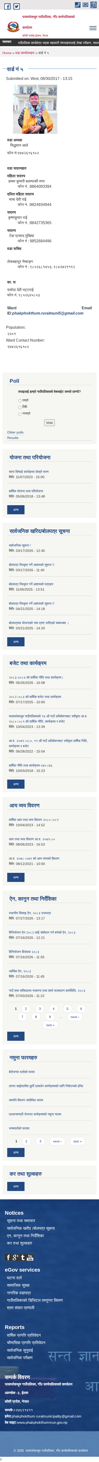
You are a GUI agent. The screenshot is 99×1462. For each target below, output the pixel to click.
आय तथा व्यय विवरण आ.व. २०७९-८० (32, 839)
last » (50, 1025)
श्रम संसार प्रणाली (20, 1308)
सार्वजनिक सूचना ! (20, 545)
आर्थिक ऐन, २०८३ (20, 971)
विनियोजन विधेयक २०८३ (24, 952)
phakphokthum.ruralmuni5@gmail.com (47, 313)
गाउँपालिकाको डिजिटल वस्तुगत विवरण (35, 1300)
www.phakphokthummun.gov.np (42, 1422)
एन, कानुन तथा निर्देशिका (25, 1236)
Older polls (15, 432)
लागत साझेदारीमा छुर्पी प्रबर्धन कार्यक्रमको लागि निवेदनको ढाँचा (46, 1086)
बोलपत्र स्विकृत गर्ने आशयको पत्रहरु (31, 584)
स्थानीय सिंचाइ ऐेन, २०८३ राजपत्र (30, 913)
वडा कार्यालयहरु (25, 53)
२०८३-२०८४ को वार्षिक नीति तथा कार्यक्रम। (36, 677)
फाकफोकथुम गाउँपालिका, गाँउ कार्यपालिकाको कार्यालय (38, 1384)
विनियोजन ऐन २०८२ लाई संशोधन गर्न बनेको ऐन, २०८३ (42, 932)
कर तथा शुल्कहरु (19, 1243)
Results (13, 438)
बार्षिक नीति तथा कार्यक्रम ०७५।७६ (30, 765)
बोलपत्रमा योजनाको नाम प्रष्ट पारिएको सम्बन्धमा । (39, 623)
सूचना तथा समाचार (21, 1220)
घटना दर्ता (14, 1278)
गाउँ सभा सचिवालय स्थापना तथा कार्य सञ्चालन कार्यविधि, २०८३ (47, 990)
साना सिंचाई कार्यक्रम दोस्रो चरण (29, 472)
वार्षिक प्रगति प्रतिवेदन (24, 1335)
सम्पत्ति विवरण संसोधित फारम (26, 1100)
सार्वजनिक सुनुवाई (20, 1350)
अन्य (16, 510)
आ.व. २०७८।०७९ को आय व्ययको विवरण (34, 858)
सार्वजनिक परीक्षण (19, 1358)
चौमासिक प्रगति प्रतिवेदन (26, 1342)
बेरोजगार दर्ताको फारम (22, 1072)
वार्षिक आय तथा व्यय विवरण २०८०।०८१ (34, 820)
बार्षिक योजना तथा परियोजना (26, 491)
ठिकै (24, 407)
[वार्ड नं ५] (33, 108)
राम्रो (25, 400)
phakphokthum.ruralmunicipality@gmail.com (46, 1416)
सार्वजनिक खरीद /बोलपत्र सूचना (31, 1228)
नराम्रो (26, 413)
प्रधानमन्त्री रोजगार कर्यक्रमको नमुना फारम (35, 1114)
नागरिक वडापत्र (19, 1293)
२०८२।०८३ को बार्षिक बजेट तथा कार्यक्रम (35, 697)
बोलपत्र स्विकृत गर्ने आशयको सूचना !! (31, 565)
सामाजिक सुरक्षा (18, 1285)
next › (75, 1017)
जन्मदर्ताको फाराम (19, 1128)
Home (7, 53)
